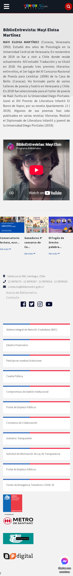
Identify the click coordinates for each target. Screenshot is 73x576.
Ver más (4, 249)
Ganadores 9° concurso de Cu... (33, 242)
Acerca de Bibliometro (21, 292)
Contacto (12, 297)
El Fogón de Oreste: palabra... (56, 242)
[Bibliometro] (36, 6)
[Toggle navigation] (6, 6)
